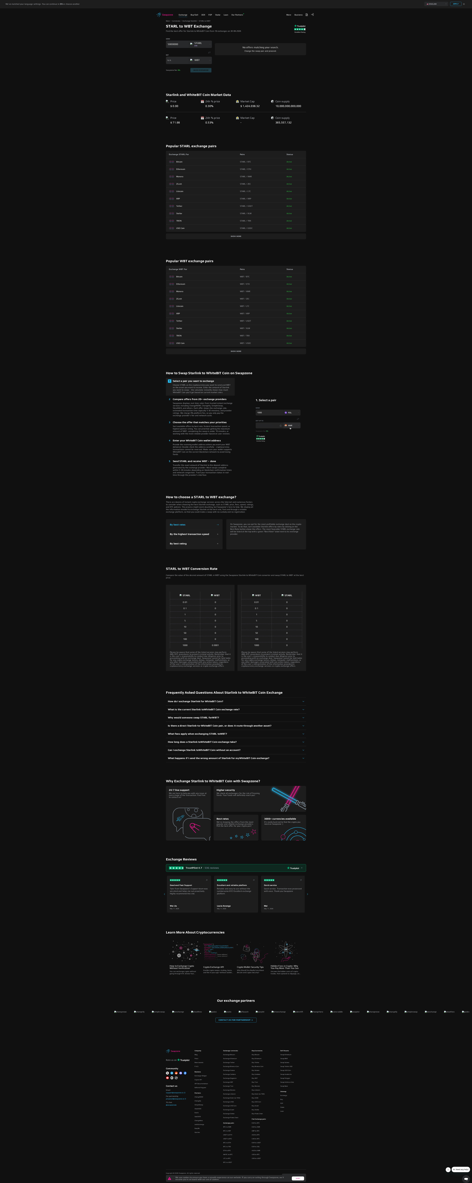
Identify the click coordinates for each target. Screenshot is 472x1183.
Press (196, 1058)
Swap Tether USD (286, 1066)
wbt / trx (245, 336)
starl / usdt (246, 206)
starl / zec (245, 184)
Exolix (197, 1112)
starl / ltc (245, 191)
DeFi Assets (284, 1050)
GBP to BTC (255, 1131)
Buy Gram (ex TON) (258, 1094)
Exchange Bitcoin (229, 1054)
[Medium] (171, 1078)
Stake (282, 1107)
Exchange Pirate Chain (230, 1117)
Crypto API (198, 1079)
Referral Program (200, 1087)
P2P (281, 1103)
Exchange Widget (201, 1076)
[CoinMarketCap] (176, 1078)
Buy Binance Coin (257, 1066)
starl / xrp (245, 199)
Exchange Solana (229, 1070)
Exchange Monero (229, 1090)
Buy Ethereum (256, 1058)
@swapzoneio (171, 1105)
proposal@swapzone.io (175, 1099)
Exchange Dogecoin (230, 1078)
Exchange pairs (228, 1123)
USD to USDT (256, 1158)
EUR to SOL (256, 1146)
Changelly (198, 1101)
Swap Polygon (285, 1078)
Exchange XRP (228, 1082)
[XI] (167, 1073)
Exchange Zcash (228, 1109)
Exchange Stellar (229, 1113)
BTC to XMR (227, 1127)
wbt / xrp (245, 314)
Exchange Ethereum (230, 1058)
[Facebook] (185, 1073)
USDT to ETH (227, 1135)
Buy (281, 1099)
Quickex (197, 1132)
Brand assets (199, 1062)
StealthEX (198, 1108)
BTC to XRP (227, 1131)
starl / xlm (246, 213)
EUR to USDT (256, 1142)
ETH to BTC (227, 1150)
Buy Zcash (255, 1106)
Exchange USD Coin (229, 1106)
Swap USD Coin (285, 1070)
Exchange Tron (228, 1086)
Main (168, 21)
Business (198, 1072)
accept (298, 1178)
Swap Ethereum (285, 1054)
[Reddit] (176, 1073)
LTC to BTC (227, 1158)
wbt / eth (245, 284)
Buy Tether (255, 1062)
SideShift (198, 1116)
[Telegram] (171, 1073)
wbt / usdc (245, 343)
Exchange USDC (228, 1102)
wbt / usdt (245, 321)
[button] (312, 14)
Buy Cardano (256, 1074)
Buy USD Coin (256, 1102)
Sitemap (283, 1091)
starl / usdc (246, 228)
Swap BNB (284, 1058)
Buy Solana (255, 1070)
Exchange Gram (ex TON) (231, 1098)
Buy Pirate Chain (257, 1113)
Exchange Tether (229, 1062)
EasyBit (197, 1128)
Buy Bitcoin (255, 1054)
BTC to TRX (227, 1146)
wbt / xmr (245, 291)
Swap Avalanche (286, 1074)
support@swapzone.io (174, 1093)
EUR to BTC (256, 1123)
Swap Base (284, 1086)
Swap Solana (284, 1062)
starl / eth (245, 169)
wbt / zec (245, 299)
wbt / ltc (244, 306)
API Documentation (201, 1083)
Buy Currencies (257, 1050)
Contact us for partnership (234, 1020)
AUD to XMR (256, 1150)
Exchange (283, 1095)
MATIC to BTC (228, 1154)
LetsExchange (199, 1124)
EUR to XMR (256, 1127)
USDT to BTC (227, 1138)
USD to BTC (256, 1154)
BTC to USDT (227, 1162)
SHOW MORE (236, 236)
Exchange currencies (230, 1050)
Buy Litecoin (256, 1090)
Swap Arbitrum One (287, 1082)
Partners (198, 1093)
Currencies (176, 21)
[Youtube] (167, 1078)
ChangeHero (199, 1120)
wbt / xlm (245, 328)
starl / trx (245, 221)
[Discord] (180, 1073)
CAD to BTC (256, 1138)
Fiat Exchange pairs (259, 1119)
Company (198, 1050)
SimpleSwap (199, 1105)
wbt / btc (245, 277)
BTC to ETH (227, 1142)
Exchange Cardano (229, 1074)
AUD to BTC (256, 1135)
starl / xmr (246, 177)
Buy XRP (254, 1078)
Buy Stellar (255, 1109)
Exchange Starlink (190, 21)
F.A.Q (196, 1066)
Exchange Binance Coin (231, 1066)
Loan (282, 1111)
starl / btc (245, 162)
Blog (196, 1054)
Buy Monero (256, 1086)
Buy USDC (255, 1098)
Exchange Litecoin (229, 1094)
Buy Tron (255, 1082)
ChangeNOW (199, 1097)
